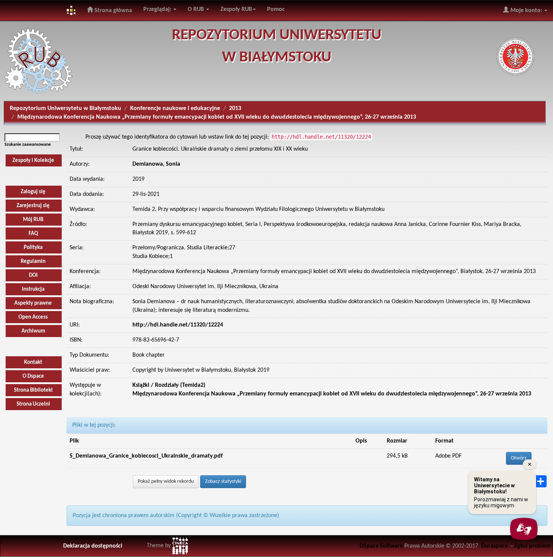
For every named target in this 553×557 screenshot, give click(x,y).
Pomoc (276, 9)
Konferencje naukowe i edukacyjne (175, 108)
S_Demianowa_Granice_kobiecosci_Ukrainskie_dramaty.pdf (146, 456)
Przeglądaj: (158, 9)
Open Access (33, 317)
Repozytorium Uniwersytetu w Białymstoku (65, 108)
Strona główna (112, 11)
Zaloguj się (33, 192)
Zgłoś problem (532, 546)
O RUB (196, 9)
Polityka (33, 247)
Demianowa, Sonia (156, 164)
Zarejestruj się (33, 206)
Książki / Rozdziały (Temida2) (168, 385)
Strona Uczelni (33, 404)
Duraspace (494, 546)
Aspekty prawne (33, 303)
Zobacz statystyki (223, 481)
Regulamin (33, 261)
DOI (33, 275)
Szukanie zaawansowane (28, 144)
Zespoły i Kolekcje (33, 160)
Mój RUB (33, 220)
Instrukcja (33, 289)
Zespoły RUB (236, 9)
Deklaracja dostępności (92, 546)
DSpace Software (381, 546)
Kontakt (33, 362)
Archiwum (33, 331)
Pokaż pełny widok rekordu (166, 481)
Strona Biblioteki (33, 390)
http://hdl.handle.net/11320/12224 (177, 325)
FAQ (33, 234)
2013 (235, 108)
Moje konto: (526, 11)
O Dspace (33, 376)
